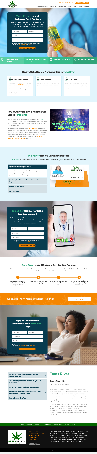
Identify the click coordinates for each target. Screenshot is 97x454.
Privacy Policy (32, 44)
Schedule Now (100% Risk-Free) (27, 48)
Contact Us (86, 6)
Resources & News (72, 6)
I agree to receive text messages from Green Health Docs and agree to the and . (26, 44)
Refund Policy (33, 439)
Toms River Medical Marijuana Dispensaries (24, 387)
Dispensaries (53, 6)
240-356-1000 (33, 431)
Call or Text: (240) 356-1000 (66, 2)
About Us (80, 6)
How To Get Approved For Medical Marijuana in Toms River (25, 382)
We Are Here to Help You (17, 398)
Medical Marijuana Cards (42, 6)
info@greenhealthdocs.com (36, 433)
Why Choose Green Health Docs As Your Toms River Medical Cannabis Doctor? (25, 392)
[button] (27, 167)
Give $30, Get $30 (62, 6)
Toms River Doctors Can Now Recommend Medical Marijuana (23, 375)
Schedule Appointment (82, 2)
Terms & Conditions (23, 44)
